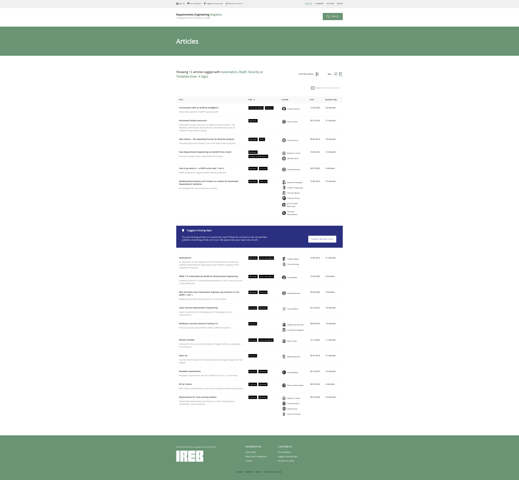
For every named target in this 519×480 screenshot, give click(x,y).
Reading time (331, 100)
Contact (249, 460)
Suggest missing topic (322, 239)
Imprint (249, 472)
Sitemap (240, 472)
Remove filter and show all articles (327, 88)
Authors (330, 3)
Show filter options (306, 74)
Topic (250, 100)
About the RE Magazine (256, 456)
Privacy (258, 472)
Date (312, 100)
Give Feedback (284, 452)
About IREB (251, 452)
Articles (308, 3)
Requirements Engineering (199, 16)
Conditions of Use (273, 472)
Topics (334, 16)
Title (181, 100)
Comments (319, 3)
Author (285, 100)
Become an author (286, 460)
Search (340, 3)
